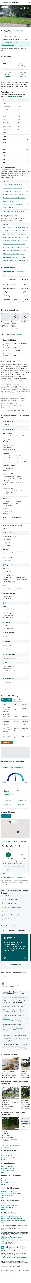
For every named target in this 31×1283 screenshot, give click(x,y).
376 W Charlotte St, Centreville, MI (12, 204)
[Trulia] (2, 1247)
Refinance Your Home (8, 45)
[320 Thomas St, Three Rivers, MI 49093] (10, 1063)
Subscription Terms (5, 1256)
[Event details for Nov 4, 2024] (27, 711)
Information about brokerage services (11, 1240)
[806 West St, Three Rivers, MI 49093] (10, 1092)
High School (23, 841)
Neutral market (15, 783)
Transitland (21, 1225)
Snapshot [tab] (5, 767)
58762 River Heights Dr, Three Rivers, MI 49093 (16, 260)
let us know (17, 1266)
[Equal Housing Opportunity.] (19, 1270)
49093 (22, 383)
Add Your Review (15, 964)
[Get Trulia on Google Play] (22, 1247)
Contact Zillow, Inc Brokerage (8, 1243)
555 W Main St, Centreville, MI (11, 201)
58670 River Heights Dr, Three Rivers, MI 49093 (16, 247)
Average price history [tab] (17, 767)
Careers (2, 1254)
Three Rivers (6, 1019)
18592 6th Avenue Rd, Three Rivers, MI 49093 (16, 231)
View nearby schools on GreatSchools (14, 877)
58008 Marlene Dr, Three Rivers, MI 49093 (15, 254)
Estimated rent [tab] (21, 271)
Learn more (6, 884)
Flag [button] (25, 958)
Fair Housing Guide (22, 1253)
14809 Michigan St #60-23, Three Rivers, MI (15, 211)
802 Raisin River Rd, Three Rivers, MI (13, 194)
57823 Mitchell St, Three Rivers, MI (12, 184)
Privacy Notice (16, 1256)
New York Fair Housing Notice (7, 1238)
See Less (6, 690)
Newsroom (7, 1254)
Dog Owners (21, 930)
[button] (29, 3)
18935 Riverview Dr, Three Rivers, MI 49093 (15, 227)
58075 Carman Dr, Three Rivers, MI (12, 188)
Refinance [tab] (5, 275)
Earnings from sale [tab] (8, 271)
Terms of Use (21, 1254)
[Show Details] (27, 103)
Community (10, 930)
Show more (6, 742)
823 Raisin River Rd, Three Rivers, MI (13, 191)
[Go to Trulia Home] (15, 3)
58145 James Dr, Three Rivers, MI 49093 (14, 250)
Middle (15, 841)
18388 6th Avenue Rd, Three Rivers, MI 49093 (16, 244)
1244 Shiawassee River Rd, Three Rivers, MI (15, 198)
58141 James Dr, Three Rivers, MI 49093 (14, 257)
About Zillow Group (13, 1253)
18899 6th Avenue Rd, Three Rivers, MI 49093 (16, 234)
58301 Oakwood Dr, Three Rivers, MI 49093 (15, 237)
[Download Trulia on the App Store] (10, 1247)
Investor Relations (14, 1254)
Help (11, 1256)
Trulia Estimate (8, 94)
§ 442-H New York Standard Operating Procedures (11, 1237)
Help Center (5, 1272)
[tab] (6, 700)
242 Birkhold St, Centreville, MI (11, 208)
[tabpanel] (15, 291)
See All (5, 923)
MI (6, 1145)
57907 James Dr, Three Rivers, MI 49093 (14, 240)
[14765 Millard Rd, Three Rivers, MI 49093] (10, 1123)
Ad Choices (22, 1256)
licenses (16, 1233)
